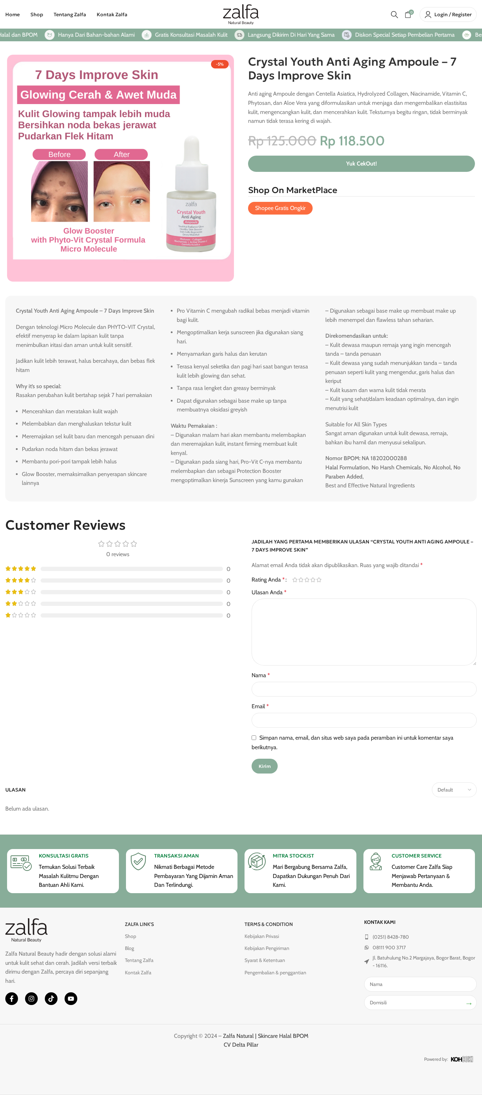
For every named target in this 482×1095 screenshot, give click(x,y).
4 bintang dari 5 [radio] (313, 580)
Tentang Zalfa (139, 960)
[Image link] (26, 929)
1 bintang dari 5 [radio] (295, 580)
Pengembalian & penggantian (275, 972)
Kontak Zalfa (138, 972)
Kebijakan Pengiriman (267, 948)
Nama (261, 675)
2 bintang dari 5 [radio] (301, 580)
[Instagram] (31, 998)
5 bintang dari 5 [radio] (319, 580)
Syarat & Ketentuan (265, 960)
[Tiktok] (51, 998)
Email (260, 706)
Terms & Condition (269, 924)
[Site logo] (241, 14)
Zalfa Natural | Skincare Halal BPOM (265, 1036)
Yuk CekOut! (361, 163)
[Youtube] (71, 998)
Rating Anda (268, 580)
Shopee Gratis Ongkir (280, 208)
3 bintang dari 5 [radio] (307, 580)
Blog (129, 948)
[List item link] (420, 937)
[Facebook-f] (11, 998)
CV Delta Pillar (241, 1044)
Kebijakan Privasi (262, 936)
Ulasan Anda (269, 592)
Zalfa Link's (139, 924)
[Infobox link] (63, 871)
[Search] (394, 14)
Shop (130, 936)
